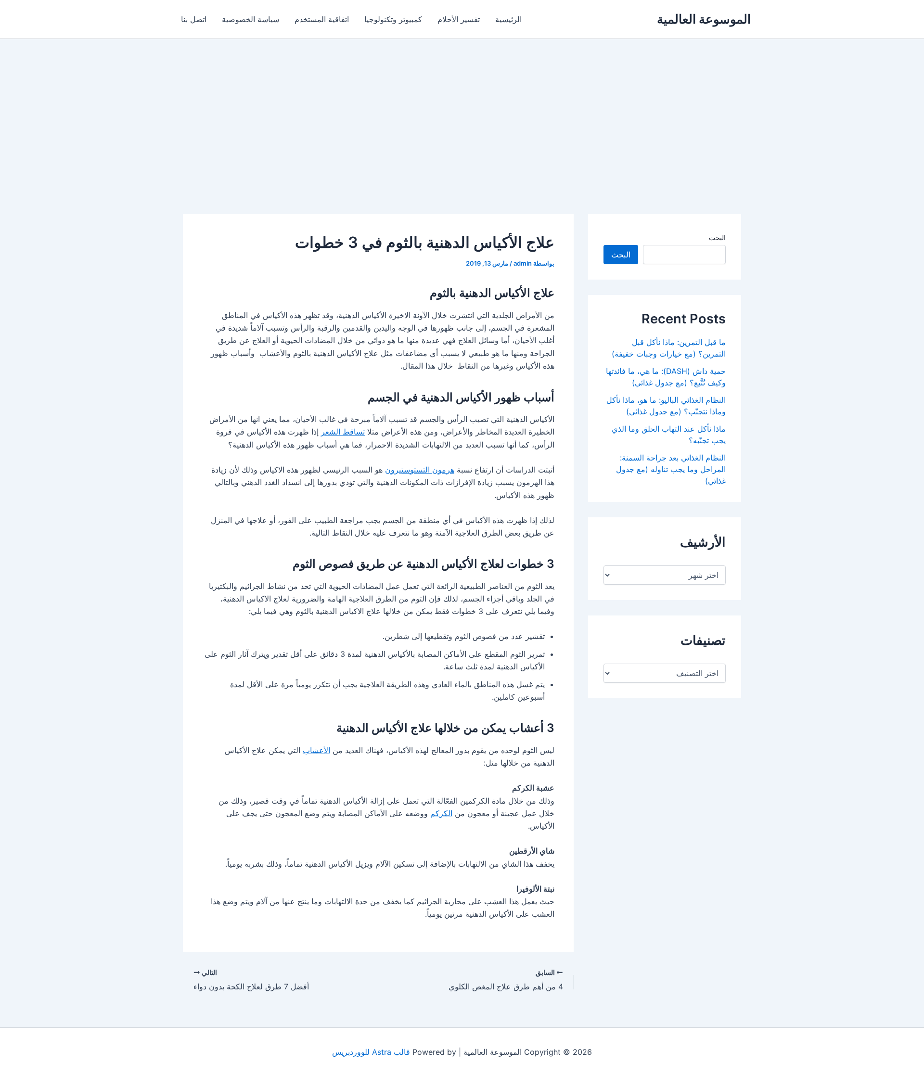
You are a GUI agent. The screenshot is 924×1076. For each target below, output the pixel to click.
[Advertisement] (462, 111)
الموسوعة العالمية (704, 19)
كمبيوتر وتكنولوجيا (393, 19)
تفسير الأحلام (458, 19)
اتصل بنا (193, 19)
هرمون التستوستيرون (419, 469)
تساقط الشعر (343, 431)
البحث (717, 237)
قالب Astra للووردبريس (371, 1052)
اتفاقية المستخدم (322, 19)
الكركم (441, 813)
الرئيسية (508, 19)
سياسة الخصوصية (250, 19)
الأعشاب (316, 750)
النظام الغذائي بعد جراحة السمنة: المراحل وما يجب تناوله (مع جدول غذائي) (671, 469)
